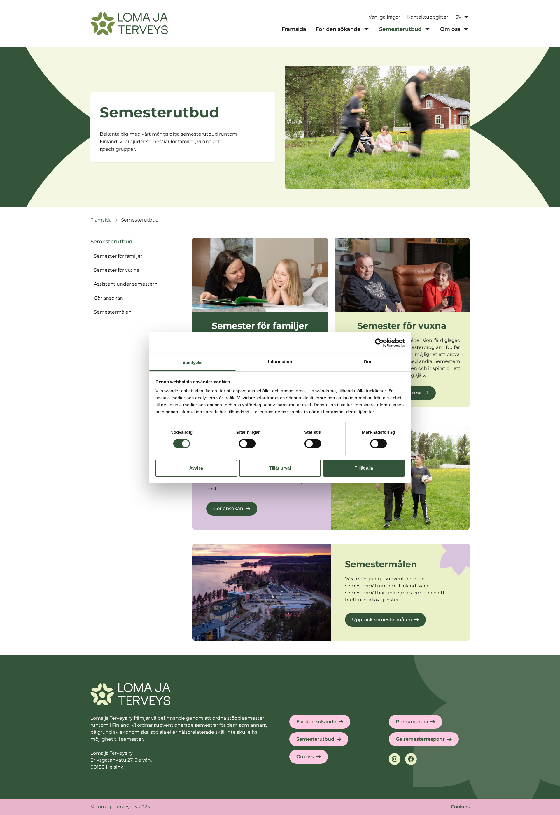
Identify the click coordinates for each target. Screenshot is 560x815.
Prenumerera (412, 721)
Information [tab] (280, 361)
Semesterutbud (315, 739)
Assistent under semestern (126, 284)
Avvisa (196, 468)
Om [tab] (367, 361)
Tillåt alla (364, 468)
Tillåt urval (280, 468)
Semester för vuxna (116, 270)
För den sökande (316, 721)
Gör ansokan (108, 298)
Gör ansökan (228, 508)
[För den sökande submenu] (366, 29)
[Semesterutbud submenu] (427, 29)
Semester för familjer (118, 256)
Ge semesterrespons (420, 739)
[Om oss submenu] (466, 29)
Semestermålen (113, 312)
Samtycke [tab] (193, 362)
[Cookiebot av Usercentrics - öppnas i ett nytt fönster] (379, 342)
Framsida (101, 220)
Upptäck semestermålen (382, 619)
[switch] (247, 443)
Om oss (305, 756)
